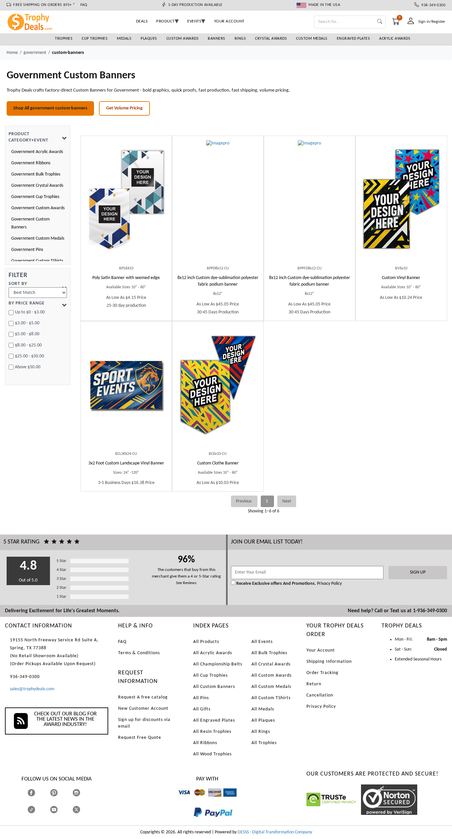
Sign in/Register (431, 22)
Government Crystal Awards (37, 185)
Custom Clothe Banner (218, 463)
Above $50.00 (27, 367)
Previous (244, 501)
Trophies (63, 39)
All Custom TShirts (271, 698)
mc (196, 799)
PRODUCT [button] (165, 21)
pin (53, 799)
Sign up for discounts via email (144, 723)
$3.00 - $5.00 (27, 323)
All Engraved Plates (214, 720)
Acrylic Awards (394, 39)
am (226, 799)
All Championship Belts (217, 664)
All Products (206, 641)
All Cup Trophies (210, 675)
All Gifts (201, 709)
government (34, 52)
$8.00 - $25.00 (28, 345)
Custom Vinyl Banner (401, 277)
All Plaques (263, 720)
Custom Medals (312, 39)
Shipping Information (329, 661)
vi (179, 799)
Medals (124, 39)
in (82, 792)
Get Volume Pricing (124, 108)
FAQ (83, 5)
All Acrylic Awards (212, 653)
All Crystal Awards (271, 664)
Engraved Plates (353, 39)
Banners (216, 39)
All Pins (201, 698)
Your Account (320, 650)
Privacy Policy (329, 583)
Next (286, 501)
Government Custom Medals (37, 238)
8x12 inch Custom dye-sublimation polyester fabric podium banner (217, 281)
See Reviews (186, 583)
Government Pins (27, 250)
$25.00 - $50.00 (29, 356)
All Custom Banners (214, 686)
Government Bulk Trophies (35, 174)
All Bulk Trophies (269, 653)
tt (37, 809)
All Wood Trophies (212, 754)
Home (12, 52)
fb (37, 792)
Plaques (149, 39)
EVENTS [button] (194, 21)
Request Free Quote (139, 737)
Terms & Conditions (139, 653)
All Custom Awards (271, 675)
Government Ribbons (30, 163)
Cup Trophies (95, 39)
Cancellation (319, 695)
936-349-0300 (432, 5)
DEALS (142, 21)
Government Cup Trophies (35, 197)
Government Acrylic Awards (37, 152)
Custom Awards (182, 39)
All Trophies (264, 742)
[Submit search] (379, 22)
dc (210, 799)
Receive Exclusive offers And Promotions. (276, 583)
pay (193, 821)
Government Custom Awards (38, 208)
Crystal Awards (271, 39)
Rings (240, 39)
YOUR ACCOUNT (229, 21)
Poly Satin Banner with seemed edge (126, 277)
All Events (262, 641)
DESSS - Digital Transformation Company (275, 832)
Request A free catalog (143, 697)
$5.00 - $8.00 (27, 334)
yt (60, 809)
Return (313, 684)
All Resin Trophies (212, 731)
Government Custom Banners (30, 223)
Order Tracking (322, 672)
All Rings (260, 731)
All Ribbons (205, 742)
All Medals (262, 709)
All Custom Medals (271, 686)
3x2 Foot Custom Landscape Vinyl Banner (126, 463)
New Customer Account (143, 708)
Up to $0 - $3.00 (30, 312)
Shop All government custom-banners (50, 108)
